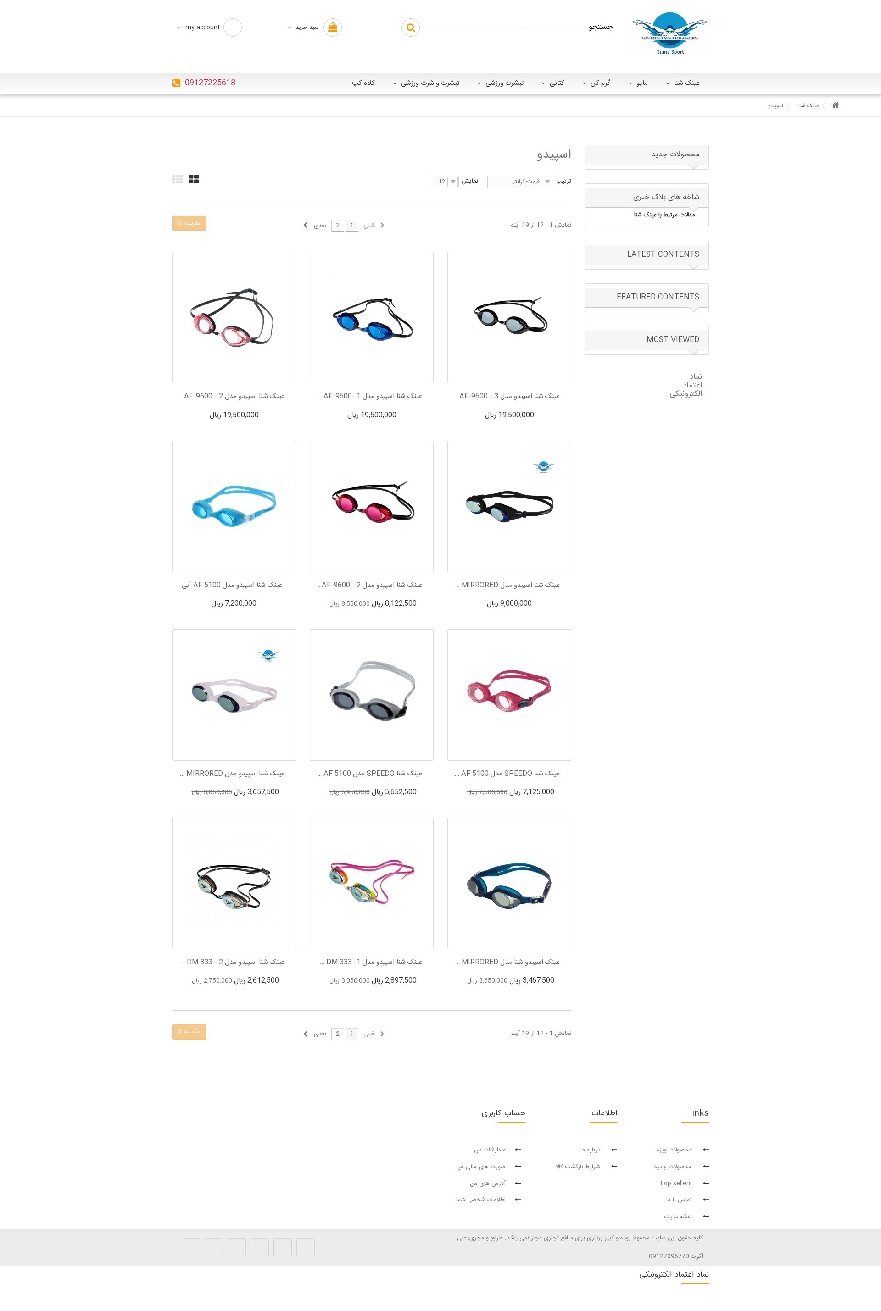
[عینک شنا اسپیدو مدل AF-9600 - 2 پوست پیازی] (234, 317)
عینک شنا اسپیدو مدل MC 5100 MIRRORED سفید (231, 774)
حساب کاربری (503, 1113)
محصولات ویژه (675, 1150)
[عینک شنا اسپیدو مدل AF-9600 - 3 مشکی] (509, 317)
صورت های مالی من (481, 1167)
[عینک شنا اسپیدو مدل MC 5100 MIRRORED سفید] (234, 695)
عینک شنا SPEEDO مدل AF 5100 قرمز (507, 774)
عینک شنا (687, 83)
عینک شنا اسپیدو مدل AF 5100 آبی (232, 585)
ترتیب (563, 180)
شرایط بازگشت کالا (579, 1167)
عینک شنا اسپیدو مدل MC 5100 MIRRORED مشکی (507, 585)
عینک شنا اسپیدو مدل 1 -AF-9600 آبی (369, 397)
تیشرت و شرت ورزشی (430, 83)
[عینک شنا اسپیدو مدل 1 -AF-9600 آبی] (371, 317)
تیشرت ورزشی (504, 83)
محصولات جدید (675, 155)
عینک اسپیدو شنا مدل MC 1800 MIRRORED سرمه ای (507, 962)
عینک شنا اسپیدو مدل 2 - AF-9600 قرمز (369, 585)
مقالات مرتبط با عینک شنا (664, 215)
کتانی (557, 83)
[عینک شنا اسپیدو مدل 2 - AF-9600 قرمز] (371, 506)
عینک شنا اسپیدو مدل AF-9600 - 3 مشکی (507, 397)
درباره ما (591, 1150)
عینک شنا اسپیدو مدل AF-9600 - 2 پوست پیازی (231, 397)
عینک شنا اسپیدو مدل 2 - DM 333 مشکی (231, 962)
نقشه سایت (679, 1217)
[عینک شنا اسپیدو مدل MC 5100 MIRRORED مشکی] (509, 506)
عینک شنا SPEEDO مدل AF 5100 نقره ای (369, 774)
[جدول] (194, 179)
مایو (642, 83)
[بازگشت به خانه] (835, 106)
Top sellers (676, 1183)
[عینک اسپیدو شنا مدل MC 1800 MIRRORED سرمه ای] (509, 883)
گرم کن (600, 83)
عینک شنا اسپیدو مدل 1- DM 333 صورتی (369, 962)
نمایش (470, 180)
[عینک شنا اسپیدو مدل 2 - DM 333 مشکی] (234, 883)
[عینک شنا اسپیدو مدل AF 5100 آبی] (234, 506)
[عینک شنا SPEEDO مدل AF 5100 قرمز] (509, 695)
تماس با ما (680, 1200)
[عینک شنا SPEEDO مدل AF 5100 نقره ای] (371, 695)
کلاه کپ (363, 83)
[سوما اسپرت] (670, 33)
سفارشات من (490, 1150)
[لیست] (177, 179)
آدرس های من (488, 1183)
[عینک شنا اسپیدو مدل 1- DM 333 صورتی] (371, 883)
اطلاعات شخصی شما (481, 1200)
